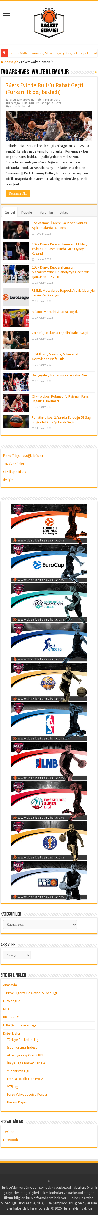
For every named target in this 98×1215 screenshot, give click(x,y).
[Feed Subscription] (96, 72)
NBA (32, 103)
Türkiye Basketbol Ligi (23, 1040)
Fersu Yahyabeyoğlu (22, 99)
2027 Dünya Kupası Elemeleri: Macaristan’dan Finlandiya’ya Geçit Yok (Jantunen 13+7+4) (60, 272)
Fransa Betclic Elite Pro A (25, 1079)
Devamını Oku (18, 193)
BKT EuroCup (13, 1017)
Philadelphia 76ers (48, 103)
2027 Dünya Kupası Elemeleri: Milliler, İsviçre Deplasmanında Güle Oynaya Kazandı (59, 249)
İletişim (8, 480)
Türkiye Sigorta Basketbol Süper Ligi (30, 993)
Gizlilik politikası (15, 472)
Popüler (27, 212)
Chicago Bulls (18, 103)
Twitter (8, 1132)
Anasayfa (11, 62)
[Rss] (49, 1181)
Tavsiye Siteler (13, 464)
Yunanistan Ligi (18, 1071)
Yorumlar (46, 212)
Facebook (10, 1140)
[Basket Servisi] (49, 21)
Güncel (10, 212)
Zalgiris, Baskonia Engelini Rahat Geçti (60, 333)
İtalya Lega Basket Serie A (26, 1063)
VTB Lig (12, 1087)
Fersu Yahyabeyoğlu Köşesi (23, 456)
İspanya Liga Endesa (22, 1047)
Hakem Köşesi (17, 1102)
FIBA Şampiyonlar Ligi (19, 1025)
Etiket (64, 212)
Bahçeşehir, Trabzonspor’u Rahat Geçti (60, 375)
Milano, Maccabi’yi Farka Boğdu (55, 312)
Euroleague (11, 1001)
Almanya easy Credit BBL (25, 1055)
